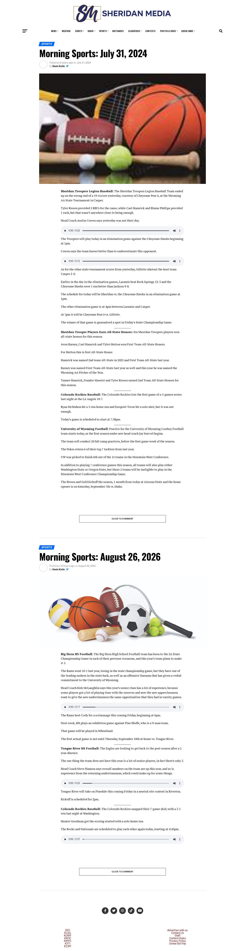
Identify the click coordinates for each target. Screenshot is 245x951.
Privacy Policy (177, 940)
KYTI (67, 943)
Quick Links (187, 31)
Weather (66, 31)
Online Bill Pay (177, 943)
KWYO (67, 940)
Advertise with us (177, 930)
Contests (150, 31)
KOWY (67, 935)
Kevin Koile (58, 66)
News (53, 31)
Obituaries (118, 31)
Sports (103, 31)
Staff (177, 935)
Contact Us (177, 932)
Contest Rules (177, 938)
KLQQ (67, 932)
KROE (67, 938)
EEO (67, 930)
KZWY (67, 946)
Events (78, 31)
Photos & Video (168, 31)
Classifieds (134, 31)
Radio (91, 31)
